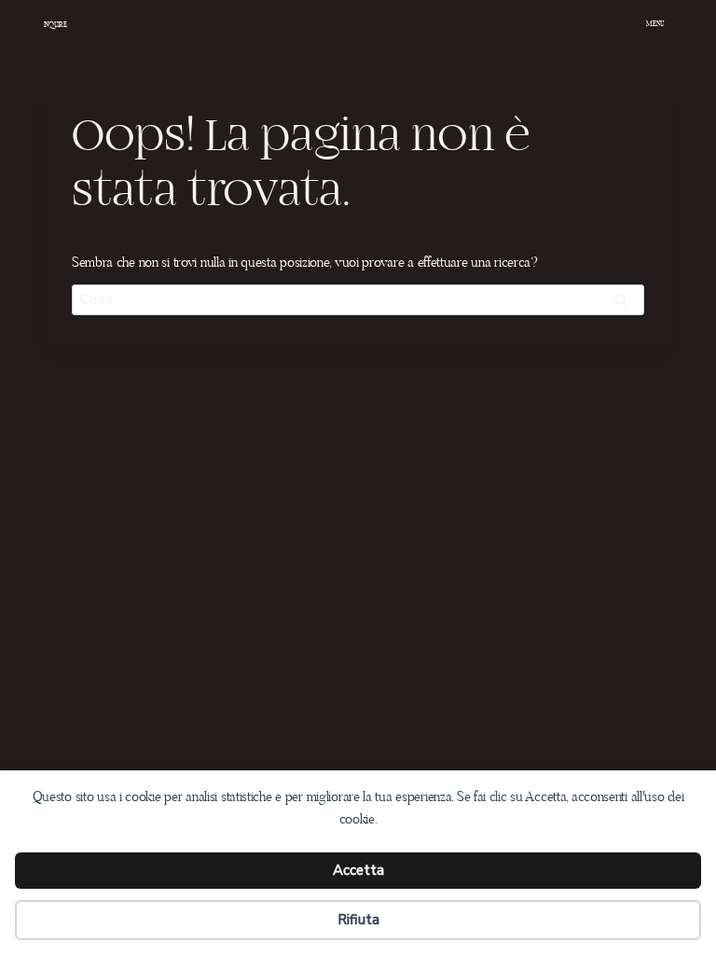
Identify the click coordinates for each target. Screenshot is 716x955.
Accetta (358, 870)
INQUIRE (55, 25)
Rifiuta (358, 919)
